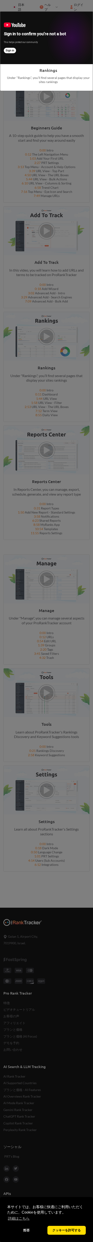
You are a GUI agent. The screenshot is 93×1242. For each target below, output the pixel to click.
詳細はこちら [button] (19, 1218)
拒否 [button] (26, 1230)
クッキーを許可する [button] (66, 1230)
